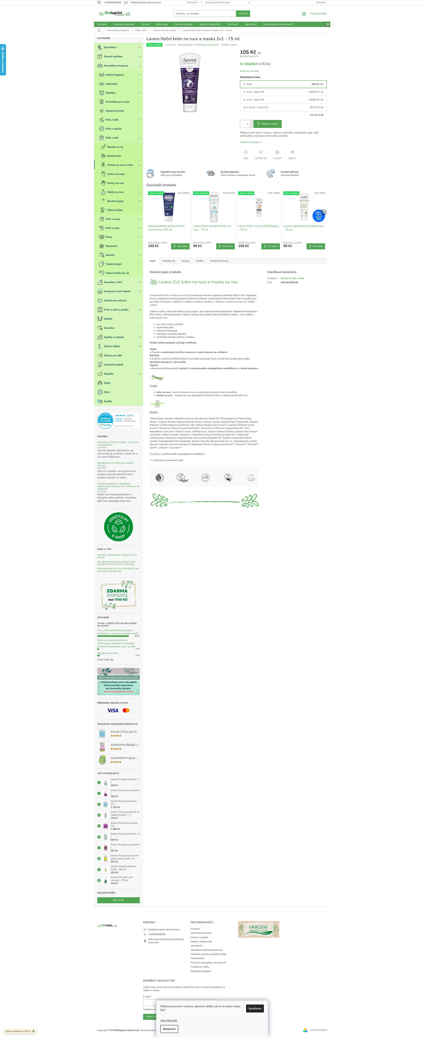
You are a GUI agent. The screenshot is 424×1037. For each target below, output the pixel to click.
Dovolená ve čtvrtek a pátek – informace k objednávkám (118, 443)
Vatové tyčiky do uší (117, 273)
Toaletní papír (114, 264)
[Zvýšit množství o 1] (251, 122)
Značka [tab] (199, 260)
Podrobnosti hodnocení (206, 44)
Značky (108, 401)
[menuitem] (102, 24)
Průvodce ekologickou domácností (208, 962)
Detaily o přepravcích (201, 941)
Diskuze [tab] (186, 260)
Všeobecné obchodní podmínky (207, 950)
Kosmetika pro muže (117, 101)
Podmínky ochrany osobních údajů (208, 954)
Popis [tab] (153, 260)
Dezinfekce (110, 47)
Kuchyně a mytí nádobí (117, 291)
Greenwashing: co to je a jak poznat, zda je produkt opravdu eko (118, 569)
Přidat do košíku (269, 123)
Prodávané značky (200, 966)
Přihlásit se (153, 1016)
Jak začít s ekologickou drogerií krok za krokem (117, 556)
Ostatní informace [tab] (219, 260)
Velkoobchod (197, 958)
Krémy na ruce (115, 183)
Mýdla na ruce (115, 192)
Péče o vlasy (113, 219)
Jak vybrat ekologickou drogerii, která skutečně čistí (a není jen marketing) (116, 563)
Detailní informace (249, 142)
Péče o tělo (112, 137)
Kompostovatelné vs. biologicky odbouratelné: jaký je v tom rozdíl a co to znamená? (118, 486)
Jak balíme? (196, 945)
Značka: (229, 44)
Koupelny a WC (113, 282)
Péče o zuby (112, 228)
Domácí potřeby (113, 56)
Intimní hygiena (115, 74)
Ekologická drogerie (201, 971)
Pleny (109, 237)
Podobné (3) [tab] (168, 260)
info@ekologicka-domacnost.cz (164, 929)
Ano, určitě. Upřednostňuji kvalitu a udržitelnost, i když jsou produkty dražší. (118, 632)
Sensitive (109, 328)
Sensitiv (110, 255)
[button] (204, 439)
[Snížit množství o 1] (251, 126)
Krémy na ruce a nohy (120, 165)
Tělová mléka (115, 210)
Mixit (107, 392)
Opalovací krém (115, 110)
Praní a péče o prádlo (116, 309)
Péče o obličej (114, 128)
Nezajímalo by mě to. (108, 653)
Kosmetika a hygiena (116, 65)
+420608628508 (156, 934)
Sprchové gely (115, 201)
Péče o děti (112, 119)
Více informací (168, 1020)
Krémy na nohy (116, 174)
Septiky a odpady (114, 337)
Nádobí (108, 318)
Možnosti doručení (249, 71)
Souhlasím (255, 1008)
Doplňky (110, 92)
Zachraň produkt (113, 364)
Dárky (107, 383)
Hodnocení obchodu (217, 2)
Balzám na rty (115, 147)
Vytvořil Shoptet (318, 1030)
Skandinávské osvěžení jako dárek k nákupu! (115, 464)
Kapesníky (111, 83)
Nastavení (169, 1029)
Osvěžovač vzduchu (115, 300)
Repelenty (111, 246)
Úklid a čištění (112, 346)
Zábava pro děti (113, 355)
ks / (118, 900)
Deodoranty (114, 156)
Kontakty (192, 2)
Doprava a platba (199, 937)
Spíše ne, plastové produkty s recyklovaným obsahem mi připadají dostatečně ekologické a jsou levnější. (116, 643)
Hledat (243, 13)
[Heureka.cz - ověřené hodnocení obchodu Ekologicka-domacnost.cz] (118, 420)
